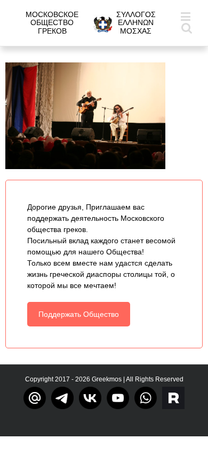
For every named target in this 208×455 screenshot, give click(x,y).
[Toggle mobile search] (186, 27)
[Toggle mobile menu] (186, 16)
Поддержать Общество (78, 314)
